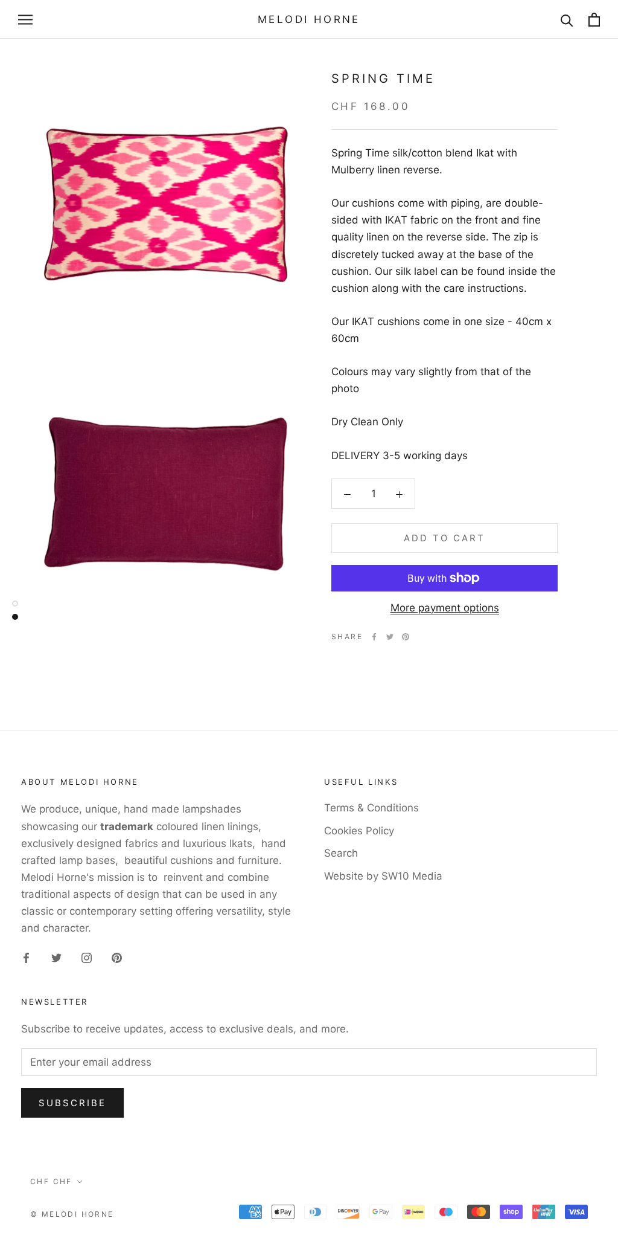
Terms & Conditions (371, 808)
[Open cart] (594, 20)
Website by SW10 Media (383, 876)
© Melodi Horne (72, 1214)
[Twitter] (389, 636)
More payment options (444, 608)
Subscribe (72, 1103)
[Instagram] (86, 957)
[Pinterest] (405, 636)
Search (341, 853)
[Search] (567, 19)
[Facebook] (374, 636)
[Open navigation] (25, 19)
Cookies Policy (359, 831)
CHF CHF (51, 1181)
